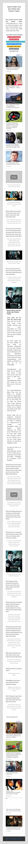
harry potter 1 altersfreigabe (14, 44)
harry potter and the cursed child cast (15, 41)
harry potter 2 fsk (14, 51)
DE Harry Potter (11, 838)
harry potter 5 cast (14, 48)
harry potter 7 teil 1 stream (14, 46)
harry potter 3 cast (14, 39)
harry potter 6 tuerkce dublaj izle (14, 34)
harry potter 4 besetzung (14, 37)
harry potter (18, 838)
